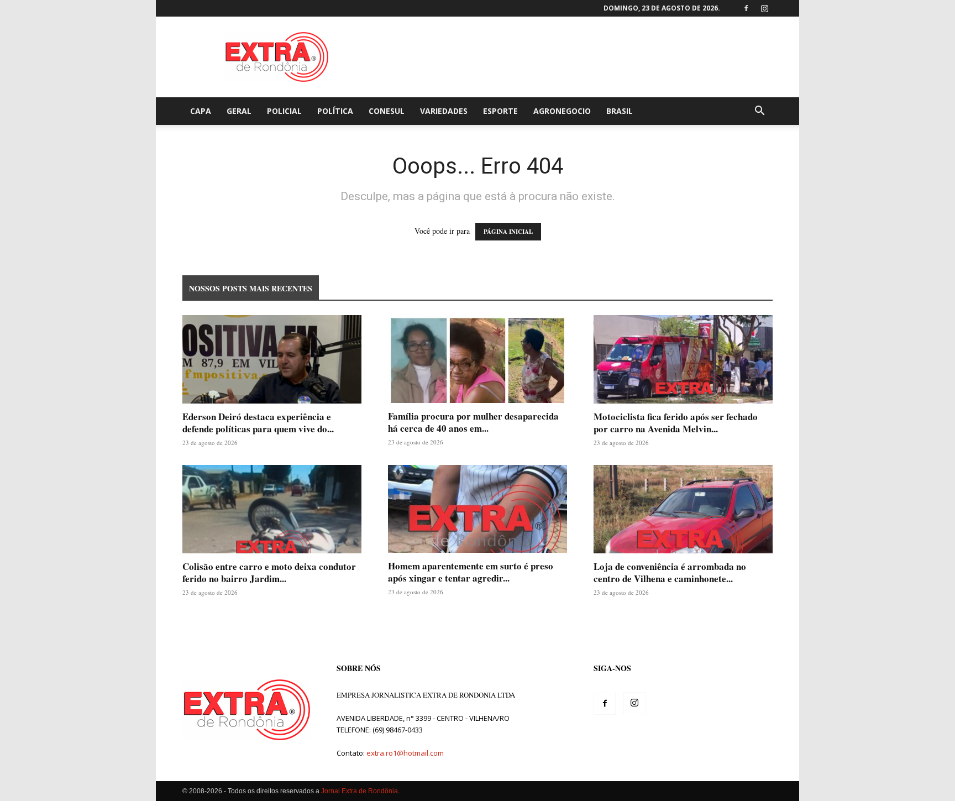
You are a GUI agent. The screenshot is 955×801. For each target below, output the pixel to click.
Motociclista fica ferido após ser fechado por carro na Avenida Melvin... (676, 423)
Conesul (387, 111)
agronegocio (562, 111)
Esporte (500, 111)
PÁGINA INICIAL (508, 231)
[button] (759, 112)
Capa (200, 111)
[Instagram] (764, 8)
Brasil (619, 111)
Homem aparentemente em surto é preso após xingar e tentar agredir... (470, 572)
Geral (239, 111)
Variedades (444, 111)
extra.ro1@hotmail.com (405, 753)
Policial (284, 111)
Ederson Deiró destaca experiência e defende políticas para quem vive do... (258, 423)
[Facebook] (746, 8)
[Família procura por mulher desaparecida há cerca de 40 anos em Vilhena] (477, 359)
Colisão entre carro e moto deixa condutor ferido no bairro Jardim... (269, 572)
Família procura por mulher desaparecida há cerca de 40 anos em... (473, 422)
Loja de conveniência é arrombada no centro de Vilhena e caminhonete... (670, 572)
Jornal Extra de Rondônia (359, 791)
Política (335, 111)
